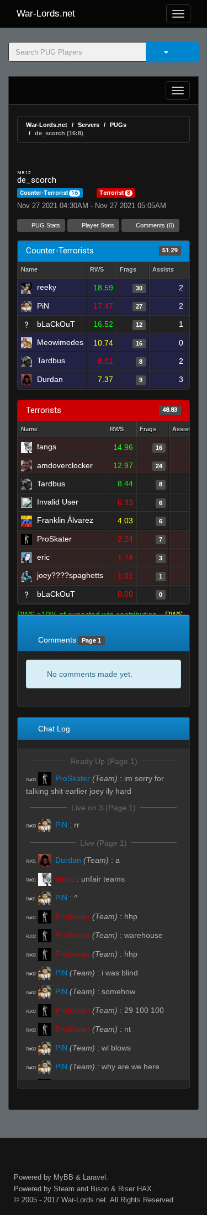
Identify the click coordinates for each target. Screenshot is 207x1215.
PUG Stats (45, 225)
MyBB (63, 1177)
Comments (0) (154, 225)
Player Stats (97, 225)
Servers (88, 124)
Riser (126, 1189)
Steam (64, 1189)
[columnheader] (101, 270)
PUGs (118, 124)
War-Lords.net (46, 13)
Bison (100, 1189)
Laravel (94, 1177)
